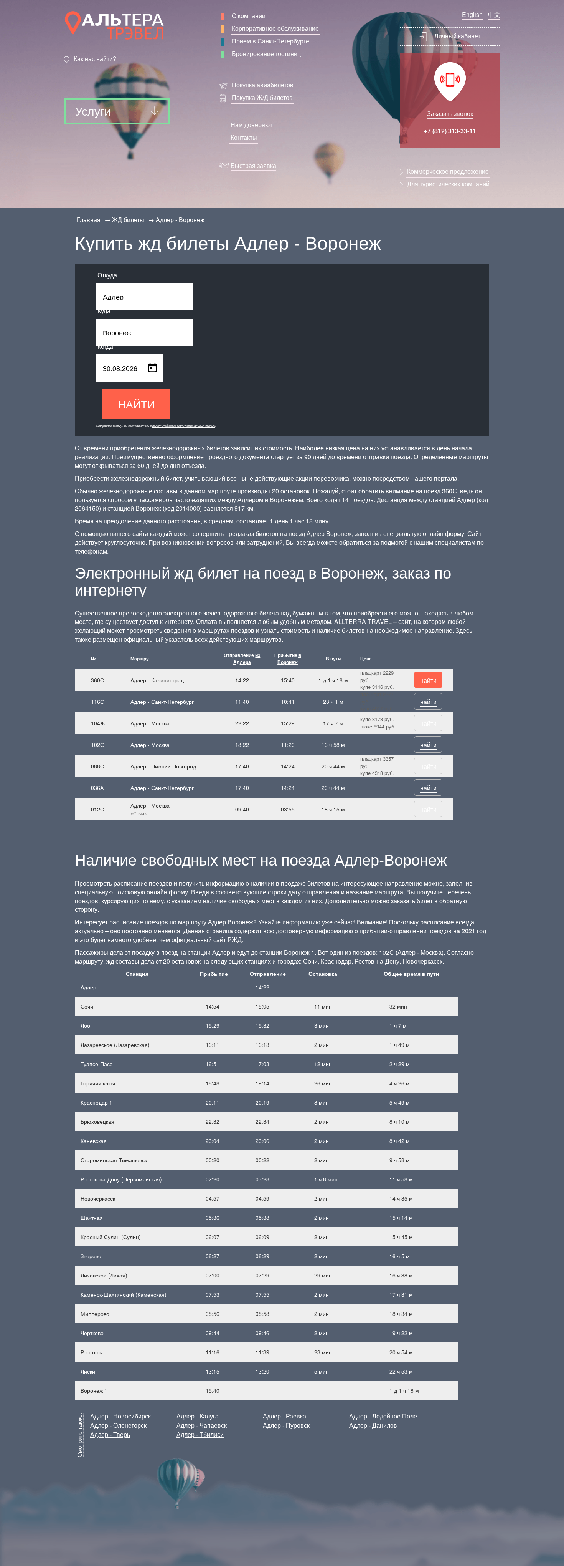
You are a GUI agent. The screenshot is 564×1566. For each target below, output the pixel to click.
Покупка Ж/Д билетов (262, 97)
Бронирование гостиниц (266, 53)
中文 (494, 14)
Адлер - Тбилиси (200, 1434)
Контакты (244, 137)
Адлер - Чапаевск (201, 1425)
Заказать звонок (450, 113)
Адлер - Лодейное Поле (383, 1416)
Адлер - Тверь (110, 1434)
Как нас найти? (95, 58)
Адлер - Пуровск (286, 1425)
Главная (89, 219)
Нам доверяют (251, 124)
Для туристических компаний (448, 183)
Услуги (93, 111)
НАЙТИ (136, 403)
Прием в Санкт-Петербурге (270, 40)
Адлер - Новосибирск (120, 1416)
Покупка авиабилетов (263, 84)
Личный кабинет (456, 36)
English (472, 14)
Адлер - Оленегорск (118, 1425)
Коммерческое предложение (448, 171)
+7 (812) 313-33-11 (450, 130)
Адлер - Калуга (197, 1416)
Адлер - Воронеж (180, 219)
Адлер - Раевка (284, 1416)
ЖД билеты (128, 219)
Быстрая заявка (253, 165)
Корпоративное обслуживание (275, 28)
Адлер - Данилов (373, 1425)
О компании (249, 15)
